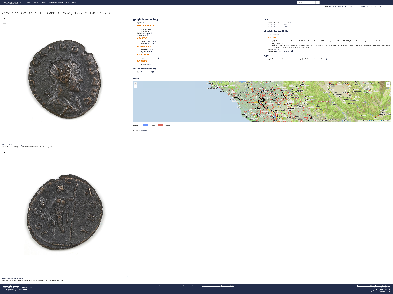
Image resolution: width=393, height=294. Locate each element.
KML (368, 7)
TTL (345, 7)
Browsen (28, 2)
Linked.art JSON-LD (360, 7)
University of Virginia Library (11, 286)
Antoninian (146, 33)
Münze (145, 23)
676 (279, 25)
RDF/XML (340, 7)
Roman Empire (149, 43)
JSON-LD (350, 7)
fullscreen (144, 130)
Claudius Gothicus (152, 41)
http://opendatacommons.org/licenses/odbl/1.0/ (218, 286)
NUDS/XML (332, 7)
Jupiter (148, 64)
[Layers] (388, 84)
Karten (44, 2)
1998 (279, 27)
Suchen (36, 2)
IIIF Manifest (382, 7)
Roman (276, 49)
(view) (387, 7)
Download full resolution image (13, 145)
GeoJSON (374, 7)
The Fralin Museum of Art (283, 51)
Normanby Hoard (146, 72)
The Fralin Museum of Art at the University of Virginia (373, 286)
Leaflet (127, 143)
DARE (380, 121)
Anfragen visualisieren (56, 2)
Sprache (74, 2)
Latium (148, 52)
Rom (150, 50)
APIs (67, 2)
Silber (144, 35)
